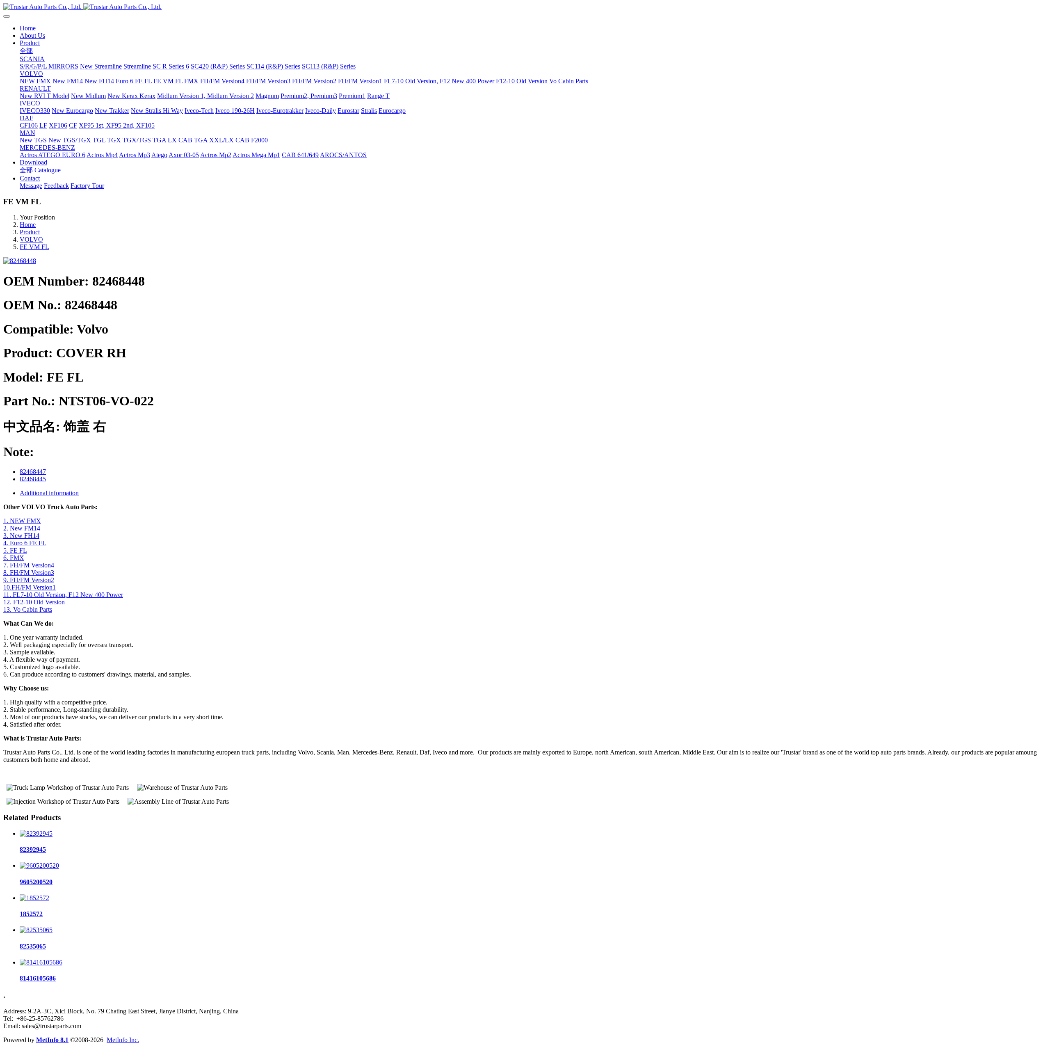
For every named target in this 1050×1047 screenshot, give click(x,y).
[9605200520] (39, 865)
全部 (26, 50)
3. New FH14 (21, 535)
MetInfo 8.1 (52, 1039)
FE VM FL (34, 246)
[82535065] (36, 929)
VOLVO (31, 239)
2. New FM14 (21, 528)
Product (30, 232)
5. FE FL (15, 550)
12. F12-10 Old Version (34, 602)
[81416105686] (41, 962)
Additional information (49, 492)
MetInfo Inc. (123, 1039)
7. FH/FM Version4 (28, 565)
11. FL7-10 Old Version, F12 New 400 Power (63, 594)
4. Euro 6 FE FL (24, 543)
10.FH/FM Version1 (29, 587)
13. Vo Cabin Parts (27, 609)
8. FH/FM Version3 (28, 572)
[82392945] (36, 833)
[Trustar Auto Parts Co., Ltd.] (525, 7)
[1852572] (34, 897)
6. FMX (13, 557)
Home (28, 28)
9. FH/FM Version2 (28, 579)
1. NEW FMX (22, 520)
